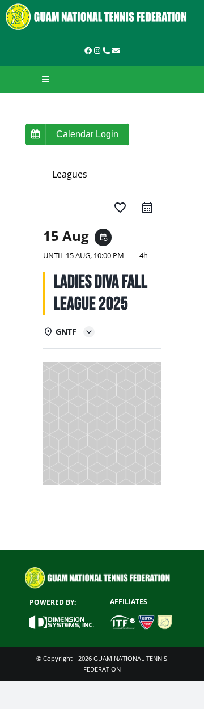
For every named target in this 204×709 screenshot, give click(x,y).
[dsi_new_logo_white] (61, 620)
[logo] (102, 7)
